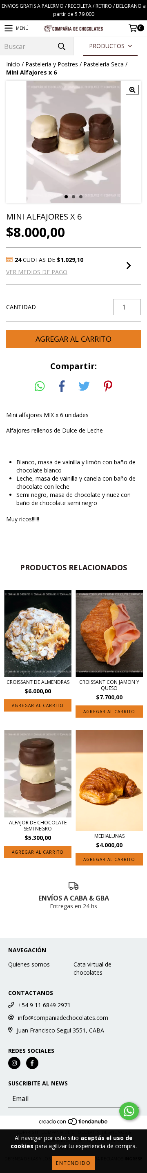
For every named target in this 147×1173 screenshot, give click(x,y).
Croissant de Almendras (38, 682)
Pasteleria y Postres (51, 64)
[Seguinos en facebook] (32, 1063)
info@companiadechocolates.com (63, 1017)
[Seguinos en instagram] (14, 1063)
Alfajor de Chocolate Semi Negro (38, 825)
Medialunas (109, 836)
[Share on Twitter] (84, 386)
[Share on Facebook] (62, 386)
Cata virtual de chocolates (92, 968)
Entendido (73, 1163)
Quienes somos (29, 964)
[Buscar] (61, 46)
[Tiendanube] (73, 1124)
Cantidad (21, 307)
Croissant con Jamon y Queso (109, 685)
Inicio (13, 64)
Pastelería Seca (103, 64)
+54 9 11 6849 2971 (44, 1005)
